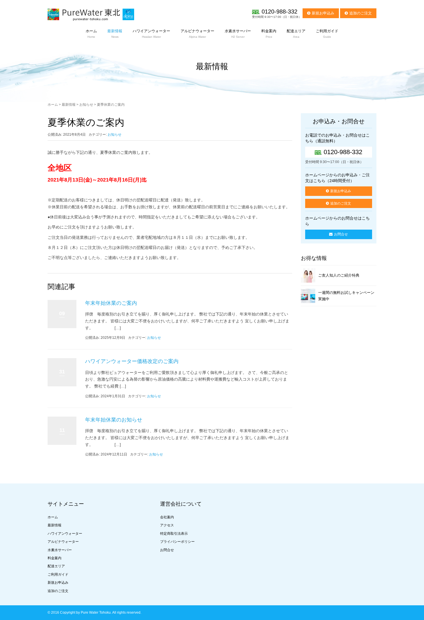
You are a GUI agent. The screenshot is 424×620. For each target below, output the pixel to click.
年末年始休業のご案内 (111, 303)
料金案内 (54, 558)
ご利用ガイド (58, 574)
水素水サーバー (60, 550)
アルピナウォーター (63, 542)
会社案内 (167, 517)
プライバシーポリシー (177, 542)
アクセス (167, 525)
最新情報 (69, 105)
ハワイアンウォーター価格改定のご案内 (132, 361)
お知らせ (86, 105)
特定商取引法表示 (174, 534)
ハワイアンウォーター (65, 534)
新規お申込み (323, 13)
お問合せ (341, 234)
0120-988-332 (279, 11)
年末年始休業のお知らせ (113, 420)
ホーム (53, 105)
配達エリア (56, 566)
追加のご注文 (360, 13)
